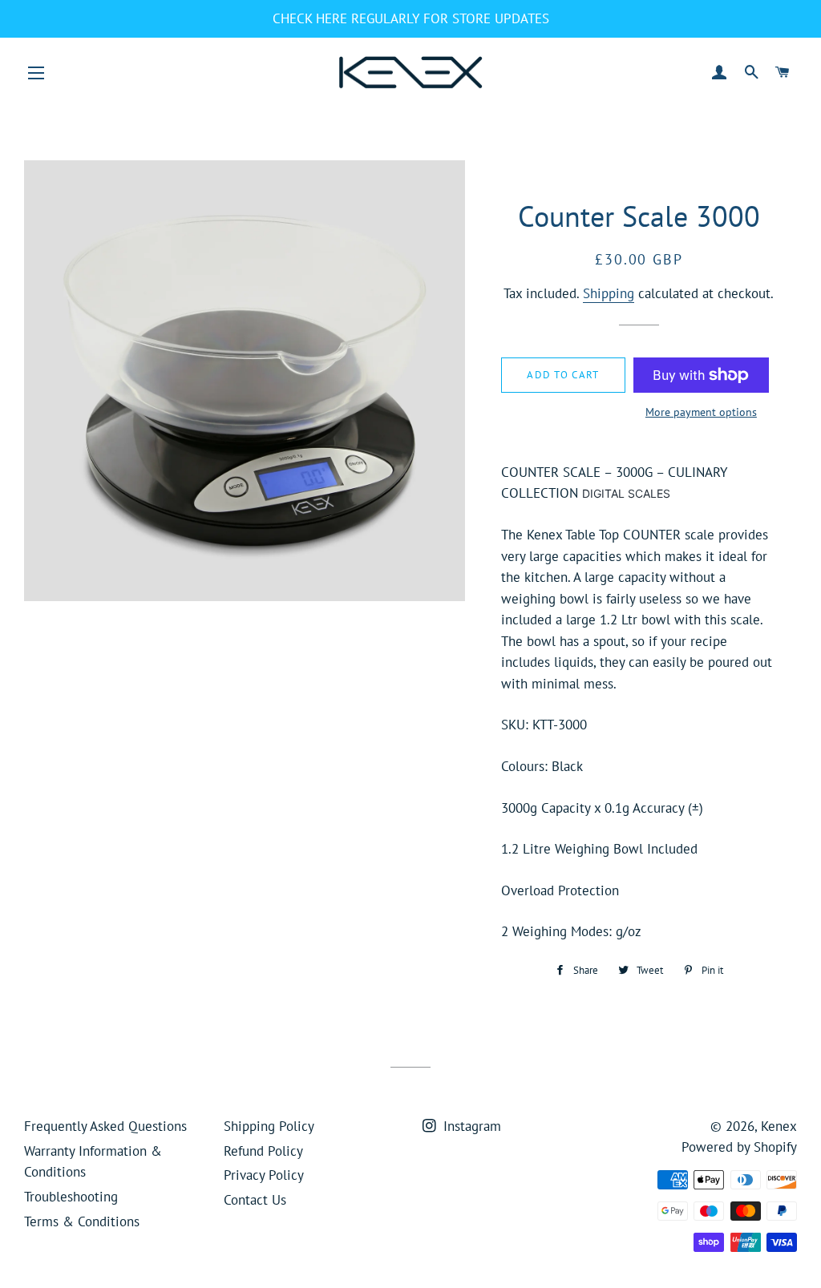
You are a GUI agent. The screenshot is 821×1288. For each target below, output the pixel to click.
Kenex (779, 1126)
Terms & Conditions (82, 1221)
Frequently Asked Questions (105, 1126)
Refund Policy (263, 1151)
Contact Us (255, 1200)
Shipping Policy (269, 1126)
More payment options (701, 412)
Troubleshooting (71, 1196)
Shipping (608, 293)
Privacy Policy (264, 1175)
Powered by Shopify (739, 1147)
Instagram (470, 1126)
